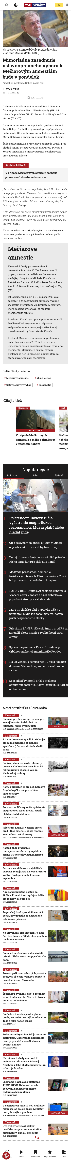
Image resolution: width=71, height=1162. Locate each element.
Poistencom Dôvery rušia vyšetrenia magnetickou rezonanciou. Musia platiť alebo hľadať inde (36, 524)
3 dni (35, 475)
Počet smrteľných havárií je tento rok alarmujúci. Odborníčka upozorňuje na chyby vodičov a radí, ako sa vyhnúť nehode (24, 1039)
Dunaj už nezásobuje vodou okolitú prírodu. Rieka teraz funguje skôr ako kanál (37, 559)
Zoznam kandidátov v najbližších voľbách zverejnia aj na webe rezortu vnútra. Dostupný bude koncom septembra (24, 873)
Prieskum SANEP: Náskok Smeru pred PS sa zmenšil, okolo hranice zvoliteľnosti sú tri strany (38, 632)
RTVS (9, 89)
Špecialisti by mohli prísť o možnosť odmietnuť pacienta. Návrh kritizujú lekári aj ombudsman (38, 685)
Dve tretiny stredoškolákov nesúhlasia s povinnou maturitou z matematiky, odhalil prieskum (23, 1129)
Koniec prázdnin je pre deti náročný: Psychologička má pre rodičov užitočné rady (24, 790)
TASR (16, 89)
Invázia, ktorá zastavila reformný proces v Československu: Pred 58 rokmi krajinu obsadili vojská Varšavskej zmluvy (23, 768)
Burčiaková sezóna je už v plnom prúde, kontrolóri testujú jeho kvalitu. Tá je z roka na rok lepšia (24, 1017)
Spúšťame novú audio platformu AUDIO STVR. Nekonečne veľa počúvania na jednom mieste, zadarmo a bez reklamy (21, 1087)
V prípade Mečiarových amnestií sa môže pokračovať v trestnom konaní (35, 439)
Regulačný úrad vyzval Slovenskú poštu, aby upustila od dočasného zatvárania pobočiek (23, 916)
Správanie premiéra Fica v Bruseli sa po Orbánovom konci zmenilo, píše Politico (35, 649)
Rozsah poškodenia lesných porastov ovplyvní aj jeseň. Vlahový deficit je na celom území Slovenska (25, 977)
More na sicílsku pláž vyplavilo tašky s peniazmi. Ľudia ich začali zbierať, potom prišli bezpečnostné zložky (36, 614)
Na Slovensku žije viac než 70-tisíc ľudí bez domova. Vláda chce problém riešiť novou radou (37, 666)
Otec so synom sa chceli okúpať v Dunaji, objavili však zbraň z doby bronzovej (35, 545)
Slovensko (23, 408)
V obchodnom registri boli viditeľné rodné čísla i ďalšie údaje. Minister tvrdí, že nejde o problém (24, 1109)
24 (59, 5)
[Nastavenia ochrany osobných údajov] (6, 1156)
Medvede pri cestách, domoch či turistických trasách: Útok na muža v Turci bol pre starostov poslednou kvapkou (37, 576)
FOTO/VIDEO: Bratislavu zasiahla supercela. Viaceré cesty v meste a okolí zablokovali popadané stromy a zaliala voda (38, 595)
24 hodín (12, 475)
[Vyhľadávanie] (7, 5)
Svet (63, 408)
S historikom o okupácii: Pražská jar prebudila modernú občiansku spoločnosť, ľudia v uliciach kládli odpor (24, 744)
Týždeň (59, 475)
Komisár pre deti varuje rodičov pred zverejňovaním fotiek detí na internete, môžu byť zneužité (24, 722)
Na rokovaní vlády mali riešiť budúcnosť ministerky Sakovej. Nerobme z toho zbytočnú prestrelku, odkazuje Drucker (24, 1063)
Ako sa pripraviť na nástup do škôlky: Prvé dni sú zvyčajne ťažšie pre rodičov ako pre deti (23, 895)
